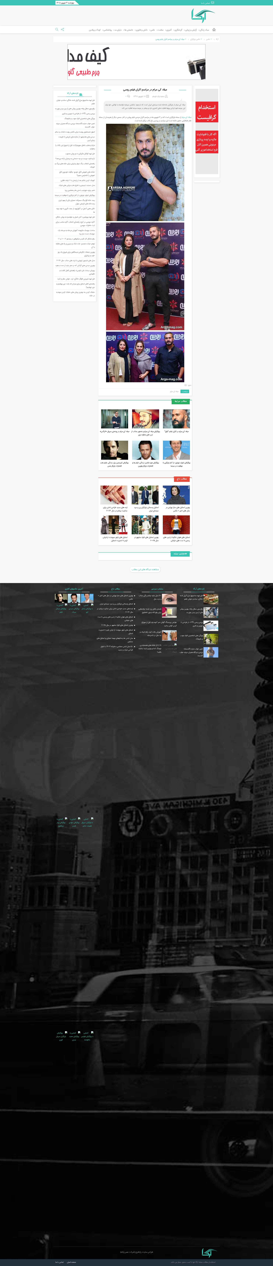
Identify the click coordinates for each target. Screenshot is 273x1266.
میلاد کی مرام (186, 117)
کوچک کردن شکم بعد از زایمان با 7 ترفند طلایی (78, 180)
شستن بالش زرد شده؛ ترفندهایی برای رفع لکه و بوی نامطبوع (149, 610)
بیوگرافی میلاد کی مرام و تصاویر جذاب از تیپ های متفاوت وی (145, 433)
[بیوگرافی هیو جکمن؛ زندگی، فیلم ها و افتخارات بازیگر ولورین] (145, 450)
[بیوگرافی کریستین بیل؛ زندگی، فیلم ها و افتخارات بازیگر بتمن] (114, 450)
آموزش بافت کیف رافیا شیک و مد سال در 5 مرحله (150, 633)
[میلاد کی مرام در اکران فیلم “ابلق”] (176, 419)
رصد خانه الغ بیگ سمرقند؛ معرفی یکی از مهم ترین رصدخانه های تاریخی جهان (77, 202)
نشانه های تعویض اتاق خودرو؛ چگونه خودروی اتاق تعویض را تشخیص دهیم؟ (77, 173)
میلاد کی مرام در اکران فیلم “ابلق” (177, 431)
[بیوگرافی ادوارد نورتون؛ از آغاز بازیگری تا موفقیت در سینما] (176, 450)
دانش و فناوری (141, 30)
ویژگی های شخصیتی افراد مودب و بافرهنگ (79, 118)
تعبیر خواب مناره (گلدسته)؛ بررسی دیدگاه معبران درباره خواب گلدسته (191, 652)
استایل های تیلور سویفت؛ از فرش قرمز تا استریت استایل (115, 538)
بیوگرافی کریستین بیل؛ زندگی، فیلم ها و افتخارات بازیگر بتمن (115, 464)
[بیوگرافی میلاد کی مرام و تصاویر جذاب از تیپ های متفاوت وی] (145, 419)
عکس (152, 30)
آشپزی (169, 30)
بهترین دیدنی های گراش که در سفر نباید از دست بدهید (75, 265)
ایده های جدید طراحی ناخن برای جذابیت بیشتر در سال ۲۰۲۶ (115, 509)
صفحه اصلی (71, 1262)
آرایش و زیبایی (191, 30)
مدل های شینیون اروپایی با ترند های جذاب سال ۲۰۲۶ (75, 260)
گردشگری (178, 30)
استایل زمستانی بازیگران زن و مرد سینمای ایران (146, 509)
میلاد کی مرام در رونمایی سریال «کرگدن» (114, 431)
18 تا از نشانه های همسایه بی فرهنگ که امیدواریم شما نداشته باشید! (150, 648)
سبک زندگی (204, 30)
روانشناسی (108, 30)
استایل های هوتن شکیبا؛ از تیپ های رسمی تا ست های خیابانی (176, 538)
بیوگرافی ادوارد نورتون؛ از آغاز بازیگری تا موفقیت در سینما (176, 464)
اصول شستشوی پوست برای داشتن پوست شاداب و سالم (75, 132)
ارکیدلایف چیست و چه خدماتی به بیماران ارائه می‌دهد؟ (75, 158)
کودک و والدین (95, 30)
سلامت (160, 30)
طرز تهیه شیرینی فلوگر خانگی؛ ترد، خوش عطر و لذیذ (76, 279)
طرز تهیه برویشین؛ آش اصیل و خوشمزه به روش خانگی (75, 217)
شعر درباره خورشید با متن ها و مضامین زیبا (80, 190)
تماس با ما (205, 3)
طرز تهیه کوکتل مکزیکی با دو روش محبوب (80, 153)
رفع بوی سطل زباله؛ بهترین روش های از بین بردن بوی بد (75, 108)
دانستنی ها (129, 30)
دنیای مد (118, 30)
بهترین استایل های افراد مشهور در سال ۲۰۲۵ (146, 538)
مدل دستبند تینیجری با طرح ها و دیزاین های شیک (77, 185)
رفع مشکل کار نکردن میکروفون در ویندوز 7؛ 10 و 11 (76, 238)
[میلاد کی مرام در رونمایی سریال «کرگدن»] (114, 419)
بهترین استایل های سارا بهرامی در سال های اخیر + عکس (178, 509)
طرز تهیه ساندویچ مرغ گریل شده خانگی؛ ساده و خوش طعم (191, 597)
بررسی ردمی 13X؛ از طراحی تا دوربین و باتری (78, 113)
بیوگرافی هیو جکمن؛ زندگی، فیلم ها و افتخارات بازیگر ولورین (145, 464)
